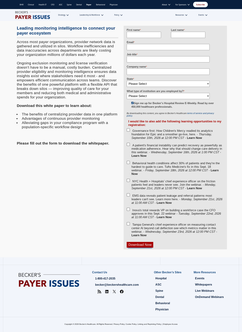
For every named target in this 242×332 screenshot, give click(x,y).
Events (201, 15)
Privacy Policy (119, 324)
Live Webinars (204, 290)
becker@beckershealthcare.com (117, 284)
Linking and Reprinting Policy (149, 324)
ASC (60, 4)
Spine (69, 4)
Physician (114, 4)
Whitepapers (203, 284)
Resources (179, 15)
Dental (79, 4)
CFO (52, 4)
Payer (88, 4)
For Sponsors (180, 4)
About (164, 4)
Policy (116, 15)
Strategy (61, 15)
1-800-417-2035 (105, 278)
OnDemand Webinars (209, 296)
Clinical (31, 4)
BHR (21, 4)
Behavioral (100, 4)
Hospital (161, 278)
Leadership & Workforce (90, 15)
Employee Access (170, 324)
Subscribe (200, 4)
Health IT (43, 4)
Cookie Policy (131, 324)
